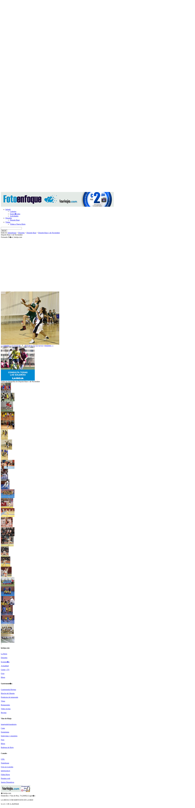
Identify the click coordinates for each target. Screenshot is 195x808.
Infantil (7, 209)
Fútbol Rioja (5, 775)
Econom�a (5, 662)
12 (34, 346)
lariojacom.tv (5, 771)
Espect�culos (15, 214)
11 (32, 346)
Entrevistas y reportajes (9, 736)
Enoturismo (5, 732)
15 (42, 346)
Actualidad (5, 666)
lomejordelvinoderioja (8, 724)
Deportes (8, 218)
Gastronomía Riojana (8, 690)
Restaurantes (5, 705)
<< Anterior (5, 346)
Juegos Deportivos (7, 782)
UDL (3, 759)
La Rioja (4, 654)
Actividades (14, 216)
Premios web (5, 778)
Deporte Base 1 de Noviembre (49, 233)
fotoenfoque (12, 233)
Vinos (3, 701)
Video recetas (5, 709)
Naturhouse (5, 763)
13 (37, 346)
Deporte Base (15, 220)
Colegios (13, 211)
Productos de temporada (9, 697)
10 (29, 346)
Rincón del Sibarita (8, 693)
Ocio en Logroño (7, 767)
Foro (2, 740)
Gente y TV (5, 670)
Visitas (7, 222)
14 (40, 346)
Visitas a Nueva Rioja (17, 224)
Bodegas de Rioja (7, 747)
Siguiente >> (48, 346)
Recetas (3, 713)
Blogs (3, 677)
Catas (3, 728)
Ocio (2, 673)
